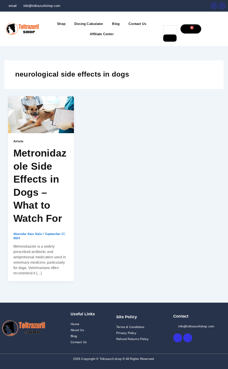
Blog (116, 24)
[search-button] (170, 38)
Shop (61, 24)
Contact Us (137, 24)
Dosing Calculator (88, 24)
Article (18, 141)
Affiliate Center (102, 34)
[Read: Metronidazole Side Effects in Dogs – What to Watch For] (41, 114)
